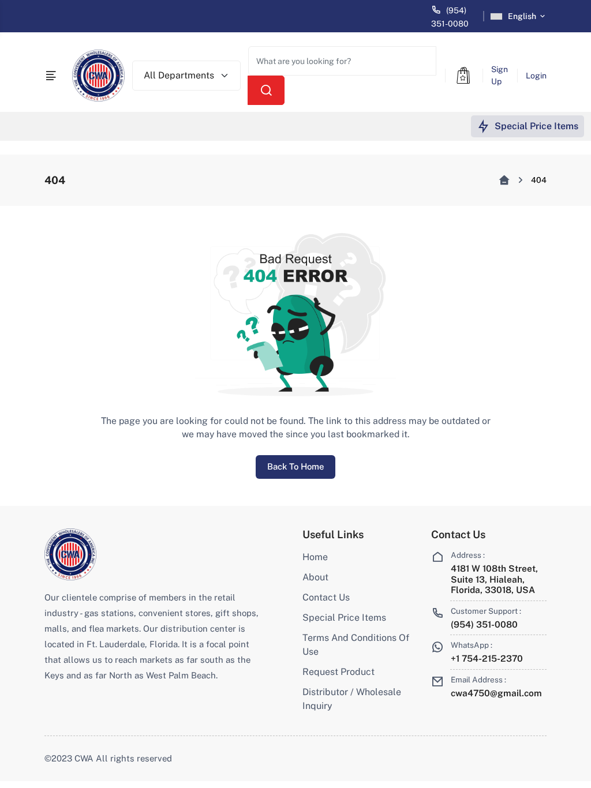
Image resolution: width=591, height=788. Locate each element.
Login (536, 75)
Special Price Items (344, 617)
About (315, 577)
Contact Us (326, 597)
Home (315, 556)
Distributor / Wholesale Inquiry (351, 698)
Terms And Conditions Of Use (355, 644)
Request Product (338, 671)
